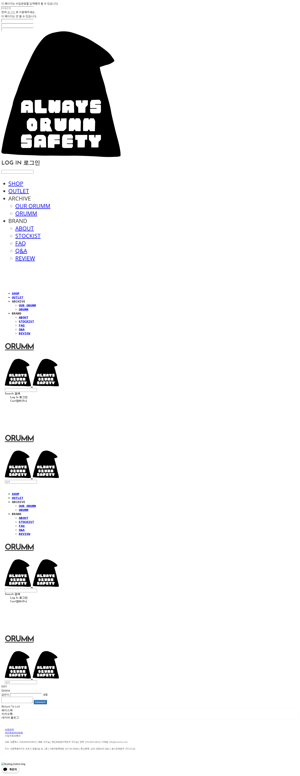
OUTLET (18, 191)
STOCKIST (28, 235)
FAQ (20, 243)
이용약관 (9, 730)
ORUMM (26, 213)
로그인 (11, 12)
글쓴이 (5, 694)
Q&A (21, 250)
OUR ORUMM (32, 206)
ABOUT (24, 228)
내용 (45, 694)
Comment (40, 702)
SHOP (15, 183)
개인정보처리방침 (14, 733)
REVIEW (25, 258)
